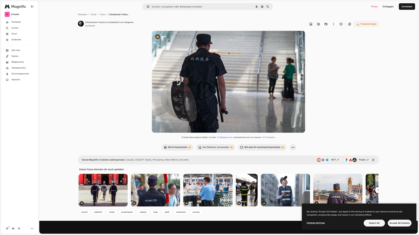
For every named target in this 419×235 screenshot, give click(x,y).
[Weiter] (378, 190)
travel (111, 212)
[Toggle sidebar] (32, 6)
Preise (374, 6)
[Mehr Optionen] (333, 24)
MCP (333, 159)
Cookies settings (316, 222)
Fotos (102, 14)
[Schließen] (373, 160)
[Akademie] (13, 228)
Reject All (374, 223)
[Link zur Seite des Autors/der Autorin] (81, 24)
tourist (84, 212)
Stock (93, 14)
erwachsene (127, 212)
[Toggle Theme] (19, 228)
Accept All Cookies (400, 223)
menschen (181, 212)
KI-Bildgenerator (225, 137)
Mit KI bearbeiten (175, 148)
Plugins (362, 159)
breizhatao (90, 25)
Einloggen (388, 6)
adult (167, 212)
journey (196, 212)
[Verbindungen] (7, 228)
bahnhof (98, 212)
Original (172, 37)
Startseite (82, 14)
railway (143, 212)
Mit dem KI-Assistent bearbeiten (260, 148)
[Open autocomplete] (146, 6)
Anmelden (406, 6)
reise (155, 212)
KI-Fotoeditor (269, 137)
